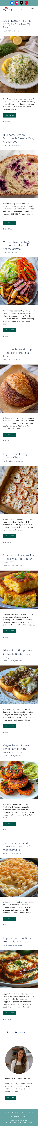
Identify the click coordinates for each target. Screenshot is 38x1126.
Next (22, 1032)
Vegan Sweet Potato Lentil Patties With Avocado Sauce (16, 749)
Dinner (7, 122)
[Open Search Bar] (21, 9)
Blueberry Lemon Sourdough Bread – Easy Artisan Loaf (18, 138)
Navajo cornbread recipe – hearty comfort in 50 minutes (18, 559)
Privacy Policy (18, 1113)
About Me (10, 1097)
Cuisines (8, 542)
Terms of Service (19, 1116)
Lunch (7, 925)
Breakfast (8, 229)
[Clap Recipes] (7, 9)
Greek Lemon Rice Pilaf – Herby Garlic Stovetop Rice (19, 24)
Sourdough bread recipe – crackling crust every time (18, 353)
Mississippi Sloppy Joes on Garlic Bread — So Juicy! (18, 654)
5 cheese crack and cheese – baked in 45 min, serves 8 (16, 846)
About (6, 1113)
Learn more (9, 115)
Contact (31, 1113)
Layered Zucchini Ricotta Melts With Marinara (18, 939)
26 (16, 1032)
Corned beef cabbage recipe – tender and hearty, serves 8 (16, 245)
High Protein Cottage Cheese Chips (16, 455)
